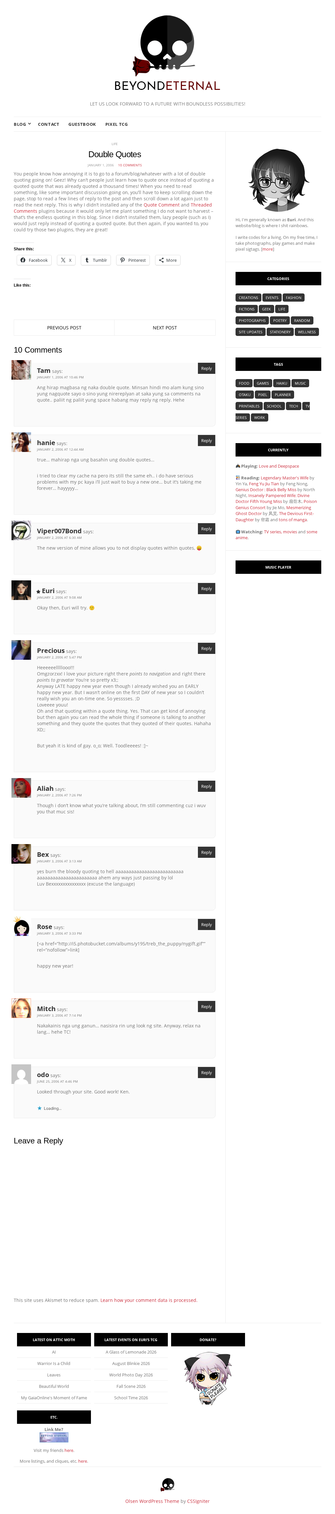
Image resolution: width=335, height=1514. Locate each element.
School (274, 406)
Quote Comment (162, 205)
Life (115, 143)
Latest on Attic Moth (54, 1339)
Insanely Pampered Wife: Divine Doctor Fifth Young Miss (272, 498)
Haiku (281, 383)
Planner (283, 394)
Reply (206, 368)
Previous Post (64, 327)
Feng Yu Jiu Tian (264, 484)
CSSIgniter (198, 1501)
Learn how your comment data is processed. (149, 1300)
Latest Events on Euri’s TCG (130, 1339)
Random (302, 320)
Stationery (280, 331)
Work (259, 417)
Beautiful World (54, 1386)
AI (54, 1352)
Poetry (280, 320)
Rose (44, 926)
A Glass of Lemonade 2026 (131, 1352)
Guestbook (82, 124)
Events (272, 297)
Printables (249, 406)
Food (244, 383)
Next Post (165, 327)
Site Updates (250, 331)
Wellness (307, 331)
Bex (43, 854)
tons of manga (293, 520)
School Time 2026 (131, 1398)
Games (263, 383)
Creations (248, 297)
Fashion (293, 297)
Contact (49, 124)
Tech (293, 406)
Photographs (252, 320)
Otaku (245, 394)
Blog (20, 124)
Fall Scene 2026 (131, 1386)
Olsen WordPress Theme (152, 1501)
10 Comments (130, 165)
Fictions (247, 309)
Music (300, 383)
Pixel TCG (116, 124)
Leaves (54, 1375)
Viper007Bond (59, 530)
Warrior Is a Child (53, 1363)
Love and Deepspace (279, 466)
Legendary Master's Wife (285, 478)
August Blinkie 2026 (131, 1363)
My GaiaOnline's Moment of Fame (54, 1398)
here (68, 1450)
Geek (266, 309)
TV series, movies (280, 532)
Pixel (262, 394)
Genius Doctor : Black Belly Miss (266, 489)
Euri (48, 590)
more (267, 249)
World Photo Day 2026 (131, 1375)
